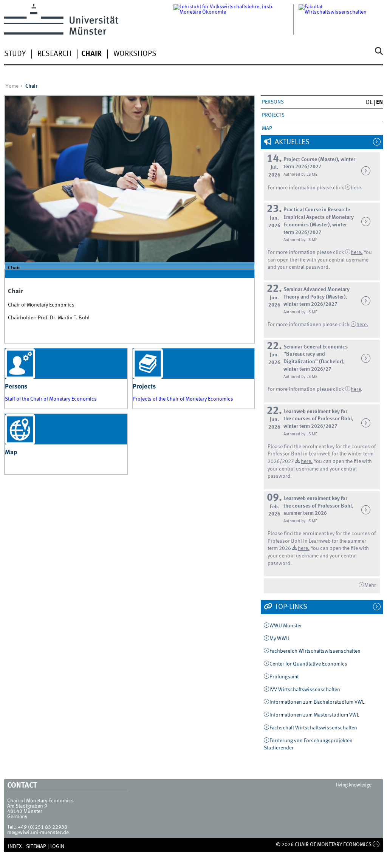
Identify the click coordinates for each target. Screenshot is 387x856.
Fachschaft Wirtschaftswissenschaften (313, 728)
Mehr (370, 585)
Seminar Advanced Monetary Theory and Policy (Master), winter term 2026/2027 (316, 297)
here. (362, 324)
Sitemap (36, 846)
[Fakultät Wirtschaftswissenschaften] (341, 19)
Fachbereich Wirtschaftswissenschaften (315, 651)
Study (15, 54)
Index (15, 846)
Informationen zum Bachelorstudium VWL (316, 702)
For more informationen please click (309, 324)
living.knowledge (353, 785)
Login (57, 846)
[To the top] (376, 844)
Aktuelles (291, 142)
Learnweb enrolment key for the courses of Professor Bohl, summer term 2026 (318, 506)
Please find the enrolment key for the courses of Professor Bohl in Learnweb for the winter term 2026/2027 (322, 454)
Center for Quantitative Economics (308, 664)
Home (12, 86)
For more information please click (306, 187)
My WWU (279, 638)
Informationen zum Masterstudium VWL (314, 715)
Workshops (134, 54)
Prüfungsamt (284, 677)
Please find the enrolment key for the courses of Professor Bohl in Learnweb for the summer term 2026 (322, 541)
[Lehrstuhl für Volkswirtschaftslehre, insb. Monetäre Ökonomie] (236, 19)
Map (267, 128)
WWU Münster (285, 625)
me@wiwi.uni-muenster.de (38, 832)
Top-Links (290, 607)
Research (54, 54)
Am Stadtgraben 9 (27, 806)
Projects (273, 115)
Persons (273, 102)
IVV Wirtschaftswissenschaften (304, 689)
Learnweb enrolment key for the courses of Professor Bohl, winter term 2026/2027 (318, 419)
